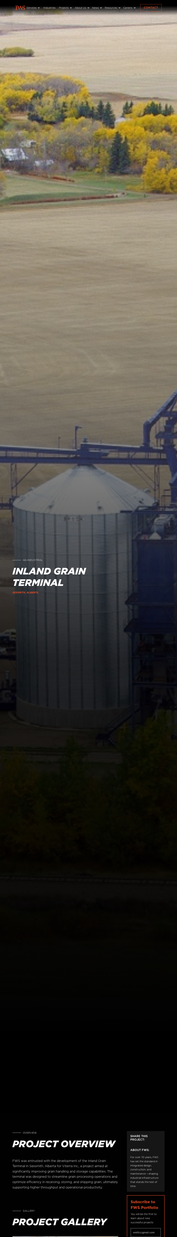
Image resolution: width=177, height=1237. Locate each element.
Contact (151, 7)
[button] (33, 7)
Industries (49, 7)
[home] (20, 8)
